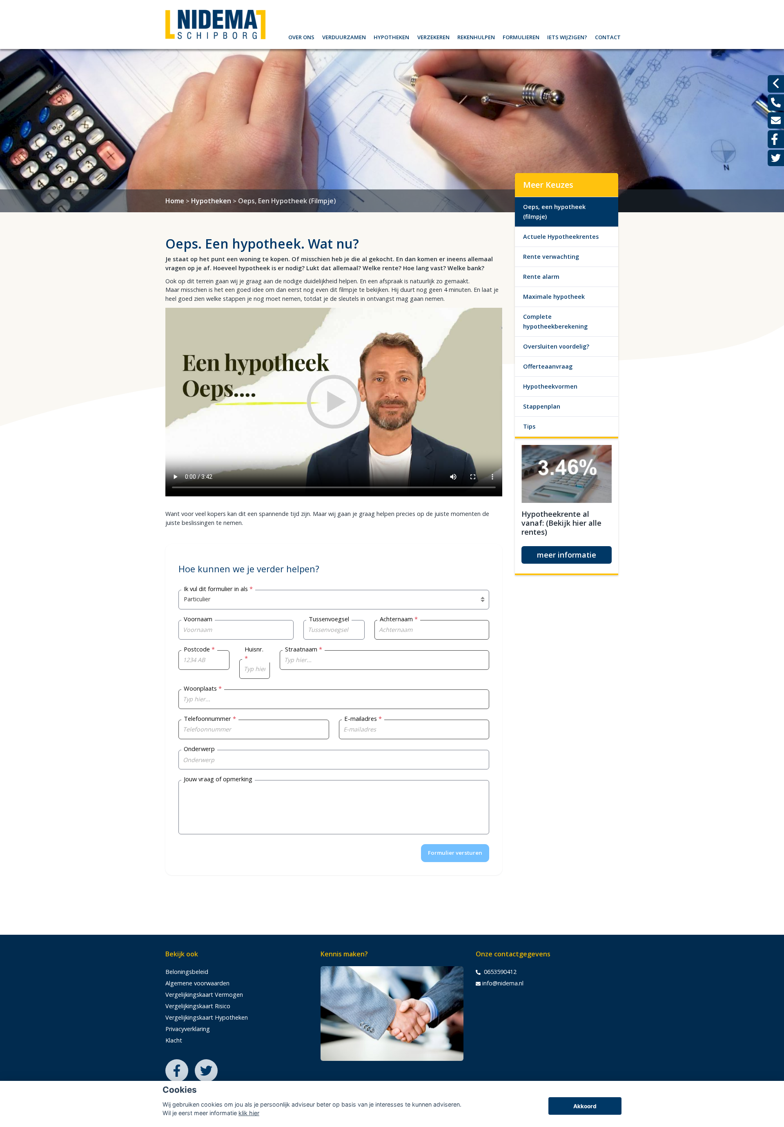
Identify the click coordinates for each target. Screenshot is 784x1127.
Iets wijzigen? (567, 36)
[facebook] (776, 139)
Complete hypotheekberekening (555, 321)
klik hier (248, 1112)
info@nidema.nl (502, 983)
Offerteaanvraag (547, 366)
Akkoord (585, 1106)
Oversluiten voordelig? (556, 346)
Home (174, 200)
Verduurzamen (344, 36)
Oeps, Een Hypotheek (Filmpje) (287, 200)
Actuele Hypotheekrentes (561, 236)
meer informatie (566, 555)
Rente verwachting (551, 256)
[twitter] (776, 158)
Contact (608, 36)
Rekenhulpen (476, 36)
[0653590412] (776, 102)
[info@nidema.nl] (776, 120)
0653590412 (499, 972)
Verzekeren (433, 36)
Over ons (301, 36)
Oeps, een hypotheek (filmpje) (554, 211)
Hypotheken (391, 36)
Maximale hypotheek (554, 296)
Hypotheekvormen (550, 386)
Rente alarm (541, 276)
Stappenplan (541, 406)
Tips (529, 426)
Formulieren (521, 36)
